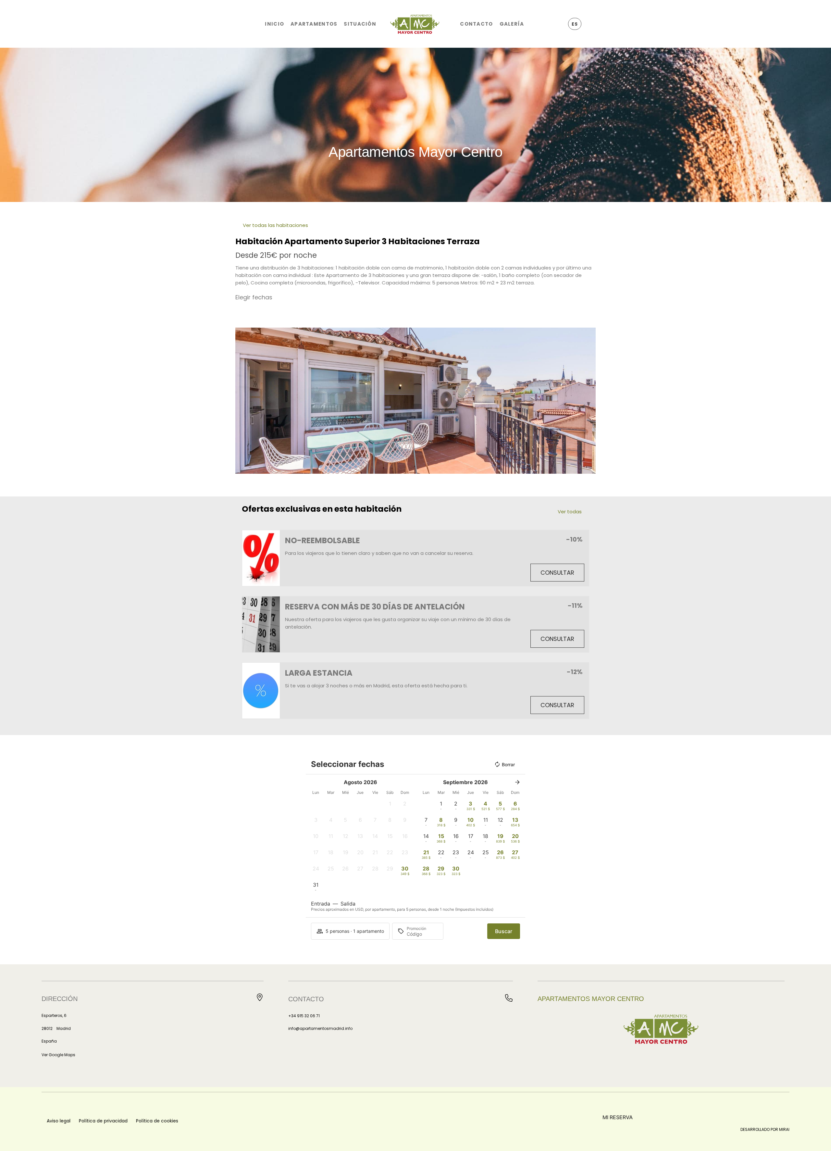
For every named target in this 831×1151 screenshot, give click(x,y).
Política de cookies (157, 1121)
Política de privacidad (103, 1121)
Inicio (274, 23)
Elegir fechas (253, 297)
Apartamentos (314, 23)
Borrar (508, 764)
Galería (512, 23)
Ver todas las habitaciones (275, 225)
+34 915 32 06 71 (304, 1016)
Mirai (784, 1129)
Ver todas (570, 511)
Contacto (476, 23)
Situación (360, 23)
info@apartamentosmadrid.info (320, 1028)
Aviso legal (58, 1121)
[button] (242, 401)
